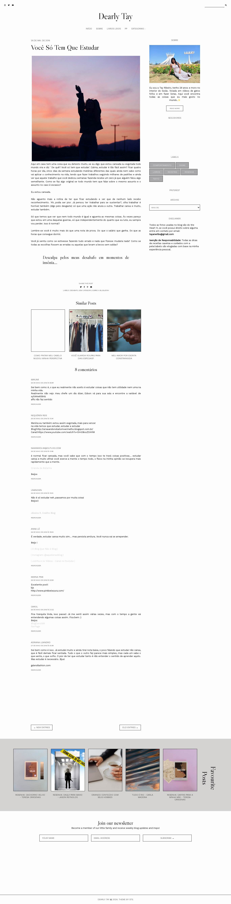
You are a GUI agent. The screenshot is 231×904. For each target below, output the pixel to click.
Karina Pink (37, 577)
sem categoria (85, 290)
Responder (36, 404)
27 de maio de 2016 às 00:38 (42, 645)
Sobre (99, 28)
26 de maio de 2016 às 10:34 (42, 418)
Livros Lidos (114, 28)
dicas (182, 165)
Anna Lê (35, 529)
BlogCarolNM (38, 623)
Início (89, 28)
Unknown (36, 490)
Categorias (137, 28)
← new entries (42, 727)
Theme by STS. (126, 899)
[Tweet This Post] (81, 287)
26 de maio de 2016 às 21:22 (42, 610)
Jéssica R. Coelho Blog (43, 513)
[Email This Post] (91, 287)
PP (126, 28)
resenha (189, 172)
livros (156, 172)
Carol (34, 606)
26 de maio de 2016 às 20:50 (42, 580)
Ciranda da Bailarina (41, 468)
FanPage (35, 626)
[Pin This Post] (87, 287)
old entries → (130, 727)
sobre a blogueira (100, 290)
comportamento (162, 165)
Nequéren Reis (39, 415)
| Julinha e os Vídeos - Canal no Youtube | (53, 561)
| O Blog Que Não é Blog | (44, 549)
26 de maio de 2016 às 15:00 (42, 493)
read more (175, 108)
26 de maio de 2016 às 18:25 (42, 532)
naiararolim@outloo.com (46, 448)
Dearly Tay (115, 16)
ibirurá (35, 379)
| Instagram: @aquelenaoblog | (47, 555)
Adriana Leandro (40, 642)
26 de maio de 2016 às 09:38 (42, 383)
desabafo (74, 290)
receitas (172, 172)
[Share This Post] (84, 287)
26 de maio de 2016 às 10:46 (42, 451)
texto (156, 179)
